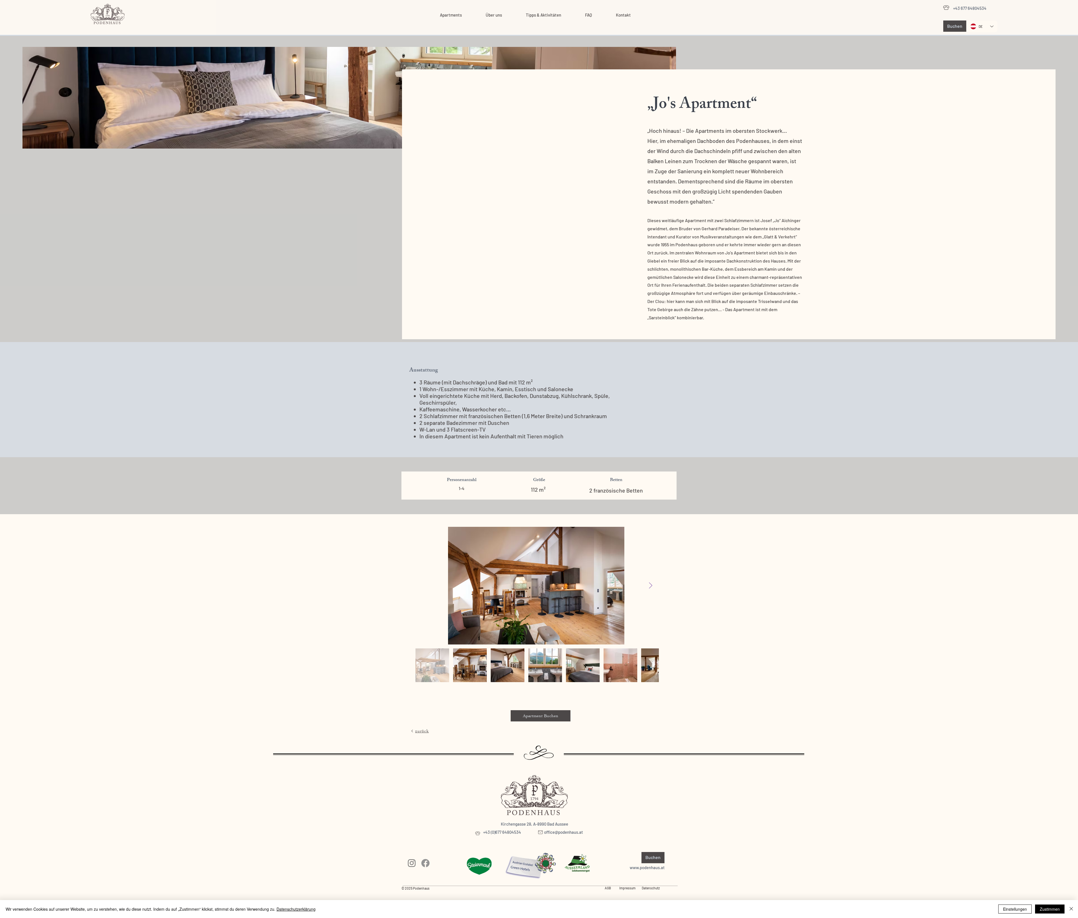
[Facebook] (425, 863)
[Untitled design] (411, 863)
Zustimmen (1050, 909)
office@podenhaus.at (563, 832)
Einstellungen (1015, 909)
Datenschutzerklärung (296, 909)
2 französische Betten (616, 490)
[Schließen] (1071, 909)
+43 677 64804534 (969, 8)
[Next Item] (650, 585)
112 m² (539, 489)
